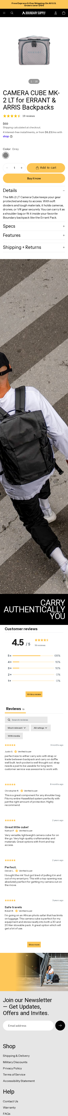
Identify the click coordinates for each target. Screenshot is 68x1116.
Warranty (9, 1107)
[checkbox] (14, 736)
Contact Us (10, 1101)
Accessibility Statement (19, 1081)
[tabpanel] (34, 833)
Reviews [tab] (15, 709)
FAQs (6, 1113)
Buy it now (34, 178)
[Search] (12, 13)
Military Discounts (15, 1062)
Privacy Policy (12, 1068)
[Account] (56, 13)
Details (10, 190)
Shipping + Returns (22, 247)
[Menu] (4, 13)
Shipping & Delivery (16, 1055)
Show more (34, 944)
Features (11, 235)
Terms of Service (14, 1074)
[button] (34, 656)
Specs (9, 226)
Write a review (34, 694)
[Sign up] (60, 1026)
